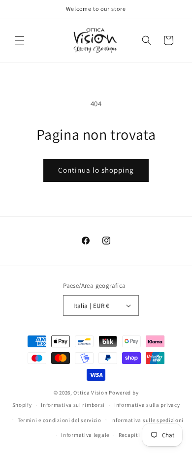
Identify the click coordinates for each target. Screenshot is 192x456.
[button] (20, 40)
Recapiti (129, 434)
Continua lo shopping (96, 170)
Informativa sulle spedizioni (147, 420)
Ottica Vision (90, 392)
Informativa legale (85, 434)
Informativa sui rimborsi (73, 404)
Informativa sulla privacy (147, 404)
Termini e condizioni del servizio (59, 420)
